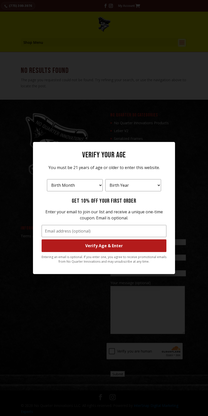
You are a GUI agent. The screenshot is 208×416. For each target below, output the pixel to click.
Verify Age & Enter (104, 245)
